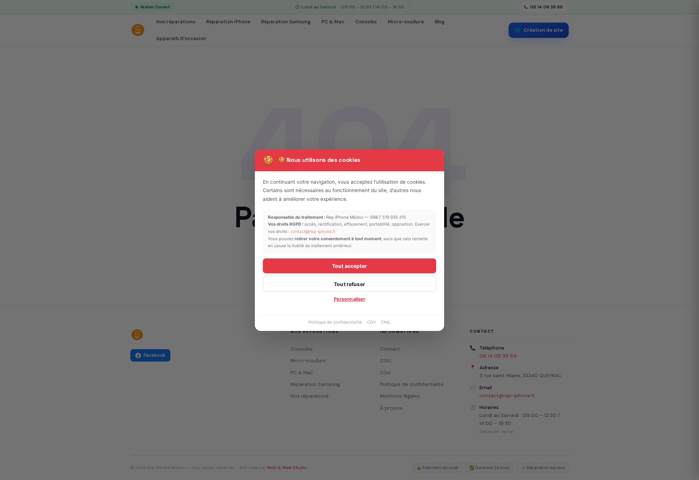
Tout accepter (349, 266)
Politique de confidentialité (335, 322)
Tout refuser (349, 284)
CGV (371, 322)
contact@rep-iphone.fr (313, 231)
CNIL (386, 322)
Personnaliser (350, 299)
